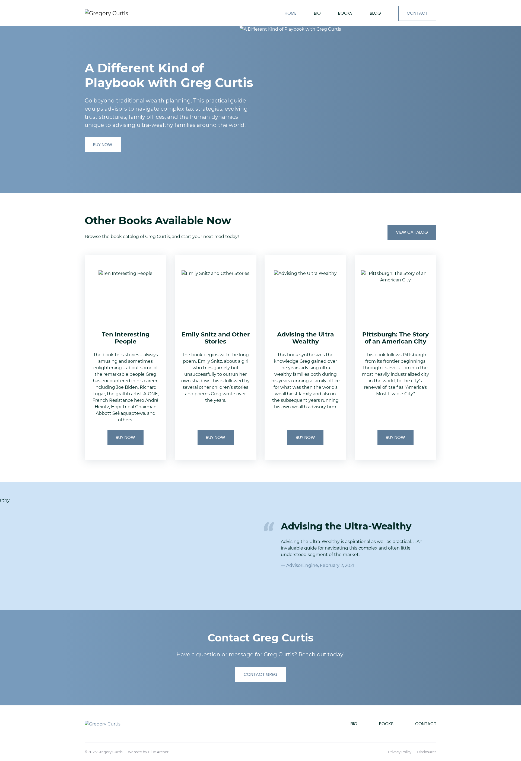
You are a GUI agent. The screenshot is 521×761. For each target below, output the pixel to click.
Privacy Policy (399, 752)
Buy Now (102, 145)
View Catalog (412, 232)
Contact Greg (261, 674)
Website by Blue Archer (148, 752)
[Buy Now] (125, 357)
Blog (375, 13)
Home (291, 13)
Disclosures (426, 752)
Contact (417, 13)
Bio (317, 13)
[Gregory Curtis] (120, 13)
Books (345, 13)
